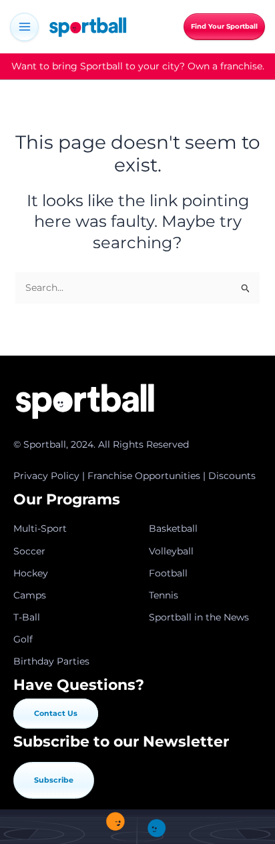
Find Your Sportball (224, 26)
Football (168, 573)
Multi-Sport (40, 528)
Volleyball (171, 551)
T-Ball (26, 617)
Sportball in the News (199, 617)
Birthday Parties (51, 661)
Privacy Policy (46, 476)
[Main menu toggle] (24, 27)
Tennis (163, 595)
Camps (29, 595)
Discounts (232, 476)
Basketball (173, 528)
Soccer (29, 551)
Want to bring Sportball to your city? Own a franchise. (137, 66)
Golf (23, 639)
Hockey (30, 573)
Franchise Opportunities (143, 476)
